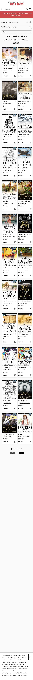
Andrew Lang (23, 336)
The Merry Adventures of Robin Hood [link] (24, 201)
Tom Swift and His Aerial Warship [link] (24, 301)
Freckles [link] (20, 434)
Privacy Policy (22, 658)
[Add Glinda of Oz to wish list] (15, 375)
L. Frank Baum (7, 369)
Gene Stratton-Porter (25, 436)
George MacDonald (24, 137)
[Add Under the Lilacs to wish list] (30, 76)
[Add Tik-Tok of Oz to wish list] (15, 409)
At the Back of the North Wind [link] (24, 135)
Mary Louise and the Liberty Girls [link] (8, 68)
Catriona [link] (5, 201)
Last (21, 453)
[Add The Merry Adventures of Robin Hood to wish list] (30, 209)
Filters (4, 32)
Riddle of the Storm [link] (23, 168)
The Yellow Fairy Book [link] (24, 334)
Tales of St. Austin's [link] (8, 135)
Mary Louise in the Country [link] (8, 301)
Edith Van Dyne (8, 70)
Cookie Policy (22, 675)
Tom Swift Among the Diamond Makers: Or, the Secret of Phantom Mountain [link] (24, 234)
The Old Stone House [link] (24, 401)
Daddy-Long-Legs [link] (23, 101)
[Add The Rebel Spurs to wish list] (15, 176)
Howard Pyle (23, 203)
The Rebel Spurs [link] (7, 168)
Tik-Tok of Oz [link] (6, 401)
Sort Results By (5, 27)
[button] (27, 22)
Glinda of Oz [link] (6, 367)
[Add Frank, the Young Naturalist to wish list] (30, 276)
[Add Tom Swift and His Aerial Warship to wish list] (30, 309)
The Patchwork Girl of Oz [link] (24, 367)
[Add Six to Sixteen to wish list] (15, 242)
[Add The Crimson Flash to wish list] (15, 276)
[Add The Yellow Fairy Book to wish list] (30, 342)
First (13, 453)
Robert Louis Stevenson (9, 203)
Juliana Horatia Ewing (9, 236)
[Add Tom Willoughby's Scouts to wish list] (15, 442)
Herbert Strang (7, 436)
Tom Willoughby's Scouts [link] (8, 434)
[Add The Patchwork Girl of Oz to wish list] (30, 375)
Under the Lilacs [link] (23, 68)
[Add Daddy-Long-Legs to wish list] (30, 109)
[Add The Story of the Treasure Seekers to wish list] (15, 342)
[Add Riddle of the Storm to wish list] (30, 176)
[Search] (2, 9)
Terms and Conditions (8, 658)
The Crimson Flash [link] (8, 268)
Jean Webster (7, 103)
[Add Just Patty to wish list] (15, 109)
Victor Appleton (23, 236)
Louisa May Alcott (24, 70)
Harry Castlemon (24, 270)
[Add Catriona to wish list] (15, 209)
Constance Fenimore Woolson (25, 403)
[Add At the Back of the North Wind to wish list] (30, 142)
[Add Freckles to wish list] (30, 442)
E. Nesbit (6, 336)
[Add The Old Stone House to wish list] (30, 409)
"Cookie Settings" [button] (22, 669)
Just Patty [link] (6, 101)
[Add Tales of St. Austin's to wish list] (15, 142)
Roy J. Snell (22, 170)
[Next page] (22, 449)
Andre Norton (7, 170)
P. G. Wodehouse (8, 137)
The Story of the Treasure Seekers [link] (8, 334)
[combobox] (13, 9)
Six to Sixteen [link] (7, 234)
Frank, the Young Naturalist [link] (24, 268)
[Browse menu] (30, 9)
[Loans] (26, 10)
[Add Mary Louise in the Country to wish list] (15, 309)
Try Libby (5, 13)
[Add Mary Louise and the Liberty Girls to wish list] (15, 76)
